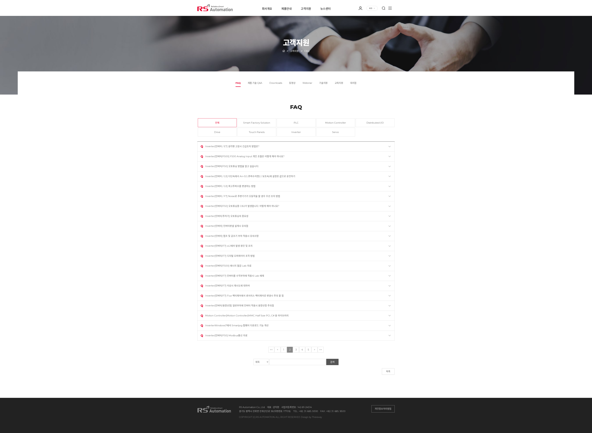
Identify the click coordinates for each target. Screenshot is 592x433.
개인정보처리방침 (383, 408)
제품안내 (286, 8)
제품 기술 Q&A (255, 82)
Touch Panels (257, 132)
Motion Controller (335, 122)
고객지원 (306, 8)
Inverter (296, 132)
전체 (217, 122)
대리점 (353, 82)
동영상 (292, 82)
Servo (335, 132)
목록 (388, 371)
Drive (217, 132)
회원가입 (360, 20)
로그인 (360, 16)
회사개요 (267, 8)
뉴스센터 (325, 8)
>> (320, 349)
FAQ (238, 82)
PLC (296, 122)
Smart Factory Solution (256, 122)
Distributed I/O (375, 122)
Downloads (275, 82)
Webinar (307, 82)
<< (271, 349)
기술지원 (323, 82)
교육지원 (339, 82)
